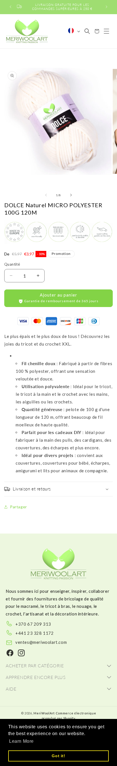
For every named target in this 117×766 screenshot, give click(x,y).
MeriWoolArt (44, 713)
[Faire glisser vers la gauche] (46, 195)
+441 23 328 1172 (34, 633)
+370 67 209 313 (33, 624)
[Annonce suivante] (106, 7)
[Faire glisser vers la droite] (71, 195)
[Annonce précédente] (10, 7)
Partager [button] (18, 506)
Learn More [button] (21, 741)
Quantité (12, 264)
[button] (87, 31)
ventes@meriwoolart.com (41, 642)
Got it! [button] (58, 756)
